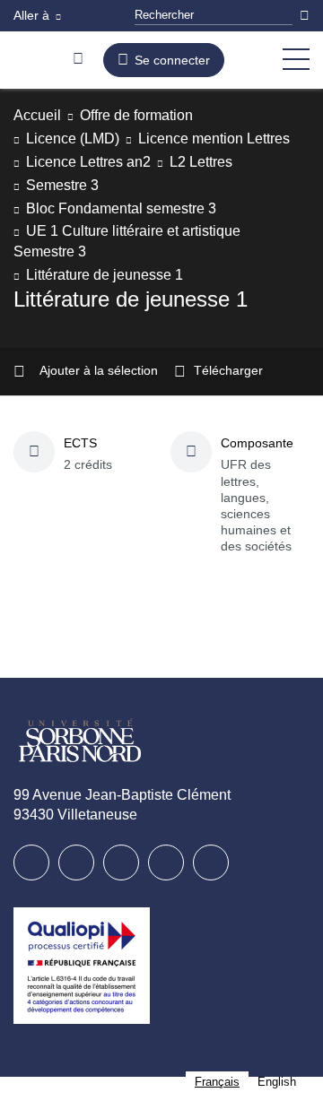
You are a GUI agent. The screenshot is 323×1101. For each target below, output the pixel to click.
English (277, 1081)
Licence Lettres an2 (95, 185)
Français (217, 1081)
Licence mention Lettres (111, 161)
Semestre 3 (65, 208)
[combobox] (217, 1081)
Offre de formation (149, 115)
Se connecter (172, 60)
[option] (277, 1081)
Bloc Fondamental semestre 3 (130, 230)
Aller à (33, 15)
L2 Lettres (219, 185)
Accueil (39, 115)
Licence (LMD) (76, 138)
